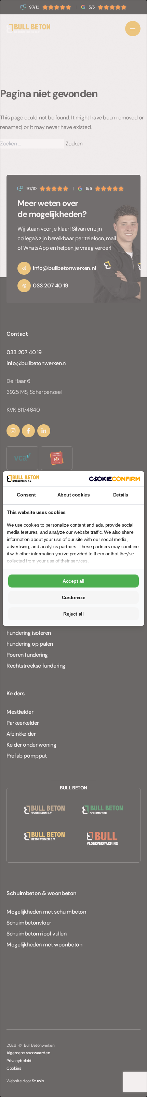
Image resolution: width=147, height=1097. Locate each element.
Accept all (73, 581)
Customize (73, 597)
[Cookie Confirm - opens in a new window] (114, 478)
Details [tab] (120, 495)
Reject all (73, 614)
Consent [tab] (26, 495)
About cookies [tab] (73, 495)
